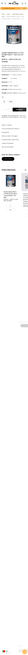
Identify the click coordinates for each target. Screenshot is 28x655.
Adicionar (19, 109)
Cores (8, 14)
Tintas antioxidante (13, 117)
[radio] (4, 101)
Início (3, 14)
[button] (2, 3)
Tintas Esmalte (22, 117)
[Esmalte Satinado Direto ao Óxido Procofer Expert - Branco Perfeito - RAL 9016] (11, 181)
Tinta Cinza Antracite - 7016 (15, 115)
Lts (3, 97)
